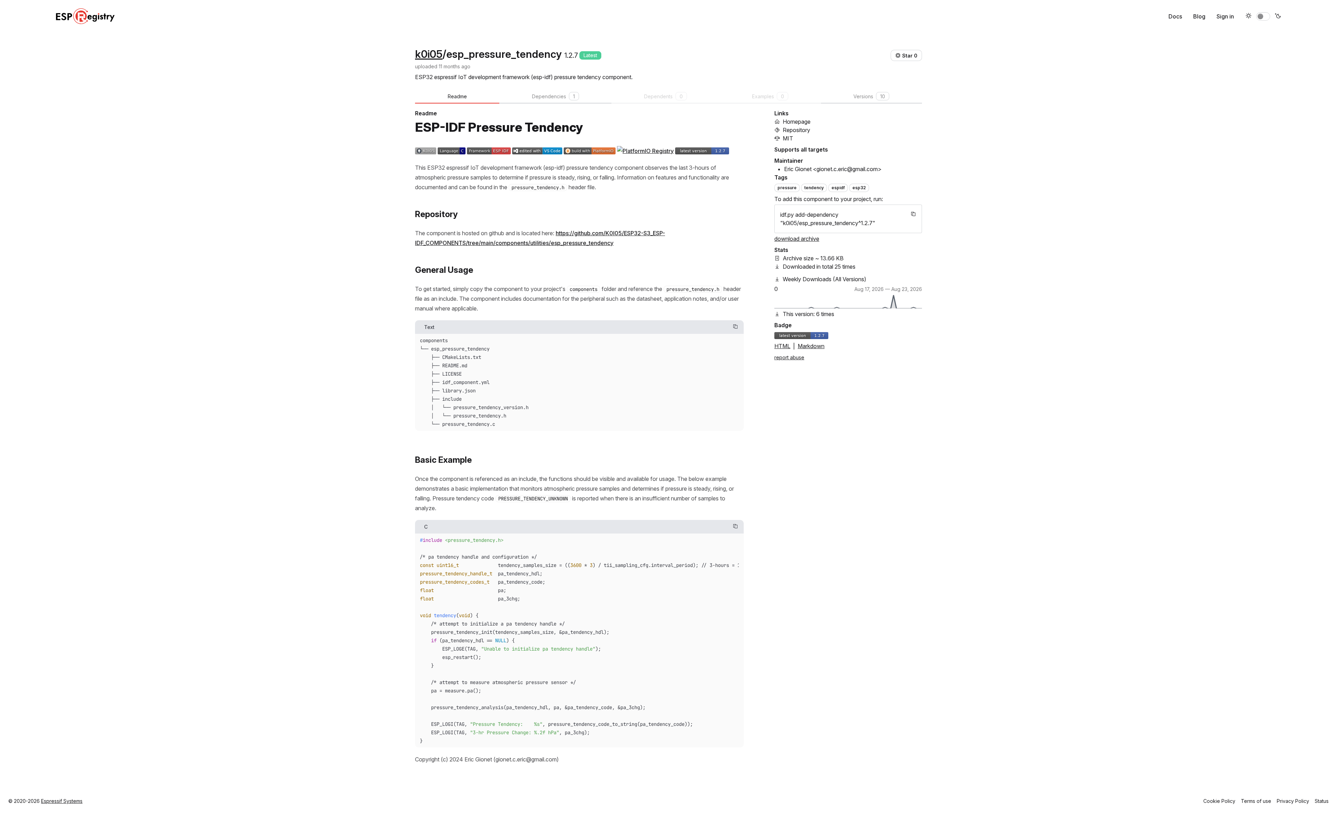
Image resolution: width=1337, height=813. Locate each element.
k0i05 (429, 54)
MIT (788, 138)
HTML (782, 346)
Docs (1175, 16)
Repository (796, 129)
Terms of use (1256, 801)
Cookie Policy (1219, 801)
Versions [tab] (869, 96)
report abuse (789, 357)
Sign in (1225, 16)
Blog (1199, 16)
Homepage (797, 121)
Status (1322, 801)
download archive (796, 238)
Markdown (811, 346)
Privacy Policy (1293, 801)
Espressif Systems (62, 801)
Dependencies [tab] (553, 96)
